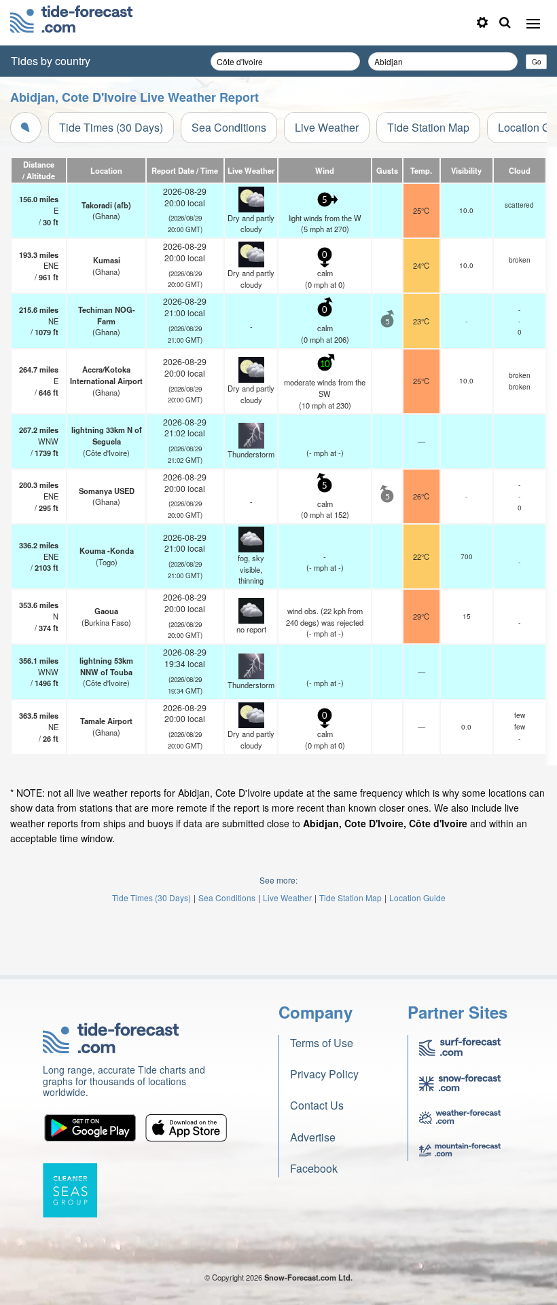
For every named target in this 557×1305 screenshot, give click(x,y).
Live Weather (327, 127)
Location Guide (417, 897)
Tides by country (50, 61)
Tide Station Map (428, 127)
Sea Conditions (229, 127)
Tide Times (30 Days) (111, 127)
